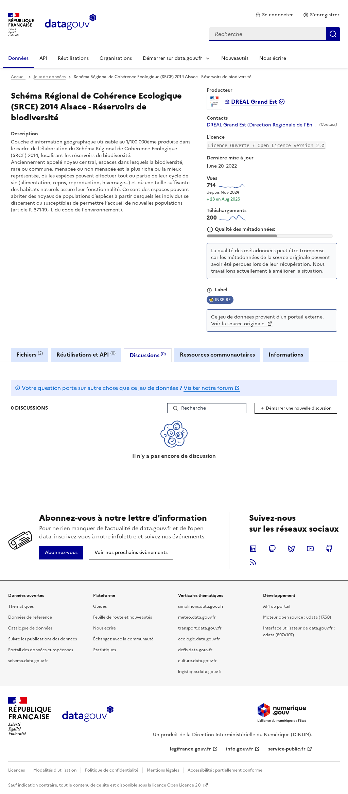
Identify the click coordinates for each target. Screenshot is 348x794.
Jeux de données (50, 77)
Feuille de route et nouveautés (122, 617)
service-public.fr (287, 749)
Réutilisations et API (86, 354)
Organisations (116, 58)
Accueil (18, 77)
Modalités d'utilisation (54, 770)
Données (18, 58)
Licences (16, 770)
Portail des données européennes (40, 650)
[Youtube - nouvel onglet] (310, 548)
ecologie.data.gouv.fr (199, 639)
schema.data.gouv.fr (28, 661)
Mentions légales (163, 770)
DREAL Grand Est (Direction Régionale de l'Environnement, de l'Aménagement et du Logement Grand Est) (262, 125)
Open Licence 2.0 (184, 785)
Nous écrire (272, 58)
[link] (274, 15)
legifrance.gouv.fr (190, 749)
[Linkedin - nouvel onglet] (253, 548)
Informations (285, 354)
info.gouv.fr (239, 749)
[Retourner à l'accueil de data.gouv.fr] (70, 24)
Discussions (147, 355)
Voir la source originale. (238, 323)
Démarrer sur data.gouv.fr (172, 58)
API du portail (276, 606)
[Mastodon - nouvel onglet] (272, 548)
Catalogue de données (30, 628)
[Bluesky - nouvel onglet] (291, 548)
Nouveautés (234, 58)
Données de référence (30, 617)
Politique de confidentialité (111, 770)
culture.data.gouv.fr (197, 661)
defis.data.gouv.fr (195, 650)
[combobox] (274, 34)
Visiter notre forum (208, 388)
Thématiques (21, 606)
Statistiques (104, 650)
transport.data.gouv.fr (200, 628)
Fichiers (29, 354)
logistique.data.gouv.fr (200, 672)
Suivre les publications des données (42, 639)
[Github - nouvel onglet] (329, 548)
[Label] (209, 290)
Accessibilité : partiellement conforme (225, 770)
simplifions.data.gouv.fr (201, 606)
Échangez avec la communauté (123, 639)
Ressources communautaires (217, 354)
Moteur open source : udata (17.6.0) (297, 617)
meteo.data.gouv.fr (197, 617)
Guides (100, 606)
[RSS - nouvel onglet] (253, 562)
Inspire (223, 300)
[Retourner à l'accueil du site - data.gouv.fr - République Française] (88, 716)
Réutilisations (73, 58)
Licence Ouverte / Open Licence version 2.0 (266, 145)
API (43, 58)
